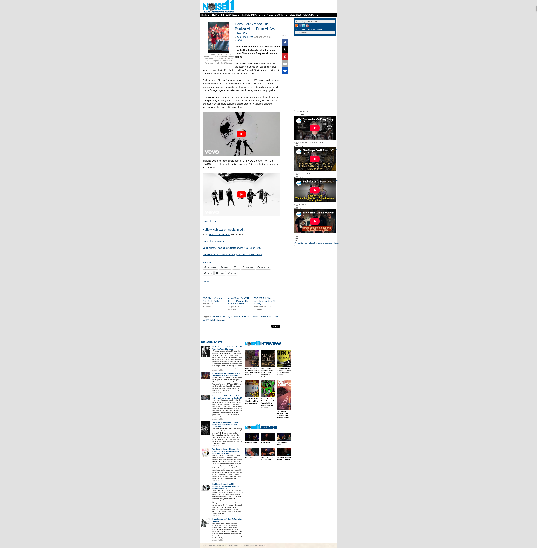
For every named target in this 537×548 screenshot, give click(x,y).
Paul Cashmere (245, 37)
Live (262, 14)
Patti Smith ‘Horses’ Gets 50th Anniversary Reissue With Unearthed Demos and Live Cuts (225, 486)
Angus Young (232, 317)
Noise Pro (249, 14)
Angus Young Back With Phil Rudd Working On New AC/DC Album (238, 301)
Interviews (230, 14)
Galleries (293, 14)
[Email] (285, 63)
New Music (275, 14)
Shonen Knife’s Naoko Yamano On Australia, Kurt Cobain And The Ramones (268, 403)
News (215, 14)
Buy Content (235, 545)
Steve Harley (265, 442)
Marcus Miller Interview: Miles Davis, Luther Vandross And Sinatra (267, 373)
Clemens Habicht (266, 317)
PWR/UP (209, 320)
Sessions (310, 14)
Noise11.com (209, 221)
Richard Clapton (251, 442)
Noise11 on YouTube (219, 234)
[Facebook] (285, 42)
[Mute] (294, 243)
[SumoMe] (285, 70)
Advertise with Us (222, 545)
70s (213, 317)
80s (217, 317)
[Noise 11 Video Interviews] (263, 343)
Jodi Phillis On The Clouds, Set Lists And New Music (252, 401)
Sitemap (253, 545)
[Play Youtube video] (241, 134)
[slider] (317, 243)
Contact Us (245, 545)
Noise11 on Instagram (213, 241)
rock (223, 320)
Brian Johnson (252, 317)
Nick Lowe (249, 457)
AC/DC (223, 317)
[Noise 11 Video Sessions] (263, 427)
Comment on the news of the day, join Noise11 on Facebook (232, 254)
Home (205, 14)
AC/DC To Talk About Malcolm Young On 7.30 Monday (264, 301)
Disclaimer (262, 545)
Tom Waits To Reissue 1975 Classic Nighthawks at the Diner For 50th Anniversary (225, 424)
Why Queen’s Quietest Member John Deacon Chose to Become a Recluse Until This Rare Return (225, 451)
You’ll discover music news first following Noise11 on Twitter (232, 248)
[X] (285, 49)
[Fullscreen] (294, 245)
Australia (242, 317)
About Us (211, 545)
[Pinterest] (285, 56)
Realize (217, 320)
